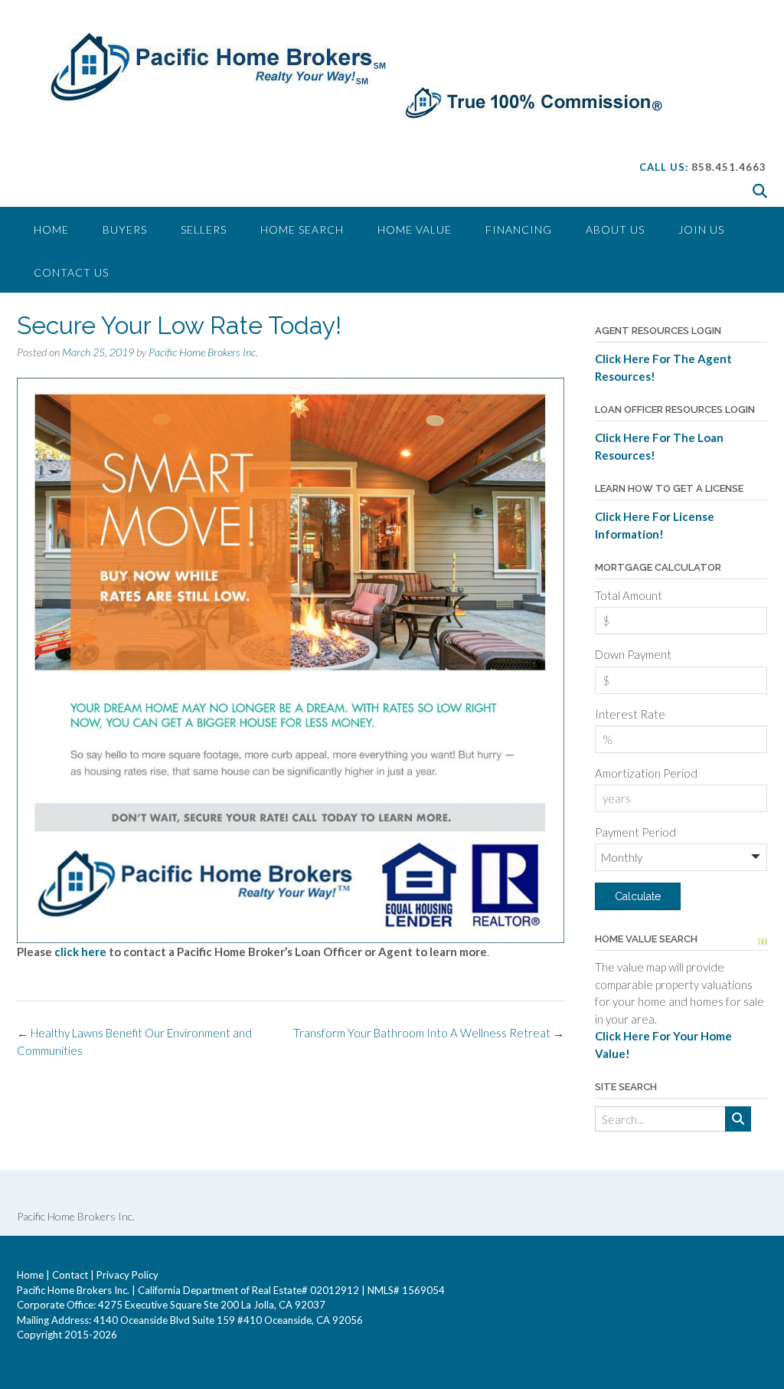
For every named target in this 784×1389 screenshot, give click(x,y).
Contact (70, 1275)
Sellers (204, 229)
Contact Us (71, 272)
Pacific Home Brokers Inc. (203, 352)
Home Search (302, 229)
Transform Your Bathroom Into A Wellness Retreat (428, 1033)
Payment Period (635, 832)
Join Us (701, 229)
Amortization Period (646, 773)
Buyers (125, 229)
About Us (615, 229)
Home (51, 229)
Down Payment (633, 654)
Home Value (414, 229)
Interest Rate (630, 714)
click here (81, 951)
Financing (518, 229)
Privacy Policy (127, 1275)
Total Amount (628, 595)
